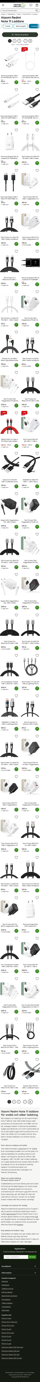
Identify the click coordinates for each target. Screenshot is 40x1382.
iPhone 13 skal (6, 1344)
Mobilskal (5, 1281)
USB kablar (5, 1310)
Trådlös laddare (7, 1303)
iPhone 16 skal (6, 1329)
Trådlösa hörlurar (7, 1289)
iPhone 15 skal (6, 1336)
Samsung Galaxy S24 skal (10, 1351)
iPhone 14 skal (6, 1340)
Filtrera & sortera (21, 35)
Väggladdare (6, 1307)
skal (36, 1217)
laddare (20, 1225)
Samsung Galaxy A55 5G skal (12, 1358)
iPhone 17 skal (6, 1318)
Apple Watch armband (9, 1296)
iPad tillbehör (6, 1299)
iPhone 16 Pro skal (8, 1326)
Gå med (32, 1257)
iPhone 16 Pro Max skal (9, 1322)
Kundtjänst (6, 1266)
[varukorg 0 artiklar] (37, 5)
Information (7, 1273)
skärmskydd (11, 1214)
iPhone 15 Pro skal (8, 1333)
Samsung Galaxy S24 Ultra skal (12, 1347)
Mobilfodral (5, 1285)
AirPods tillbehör (7, 1292)
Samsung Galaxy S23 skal (10, 1354)
